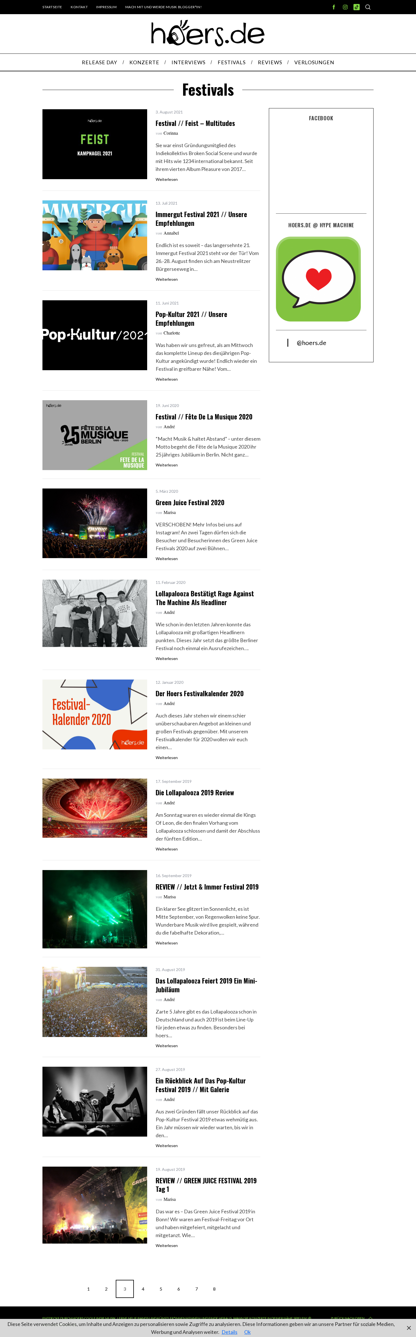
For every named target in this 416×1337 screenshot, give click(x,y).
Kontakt (79, 7)
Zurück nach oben (347, 1318)
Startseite (52, 7)
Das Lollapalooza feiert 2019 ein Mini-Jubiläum (206, 985)
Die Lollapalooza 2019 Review (195, 792)
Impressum (106, 7)
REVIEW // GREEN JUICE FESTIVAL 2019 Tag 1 (206, 1184)
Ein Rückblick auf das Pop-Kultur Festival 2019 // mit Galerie (201, 1084)
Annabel (171, 233)
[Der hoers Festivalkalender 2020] (94, 714)
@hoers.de (311, 342)
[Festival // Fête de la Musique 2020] (94, 435)
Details (229, 1332)
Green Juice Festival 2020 (190, 502)
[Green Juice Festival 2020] (94, 523)
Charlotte (172, 333)
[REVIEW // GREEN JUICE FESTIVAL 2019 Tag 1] (94, 1205)
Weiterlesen (167, 179)
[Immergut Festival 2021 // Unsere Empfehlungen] (94, 235)
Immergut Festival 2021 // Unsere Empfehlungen (201, 218)
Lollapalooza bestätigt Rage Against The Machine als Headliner (205, 597)
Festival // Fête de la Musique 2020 (204, 416)
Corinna (171, 133)
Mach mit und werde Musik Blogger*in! (163, 7)
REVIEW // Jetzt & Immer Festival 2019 (207, 887)
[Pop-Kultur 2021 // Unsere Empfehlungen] (94, 335)
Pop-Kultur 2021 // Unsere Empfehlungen (191, 318)
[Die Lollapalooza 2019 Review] (94, 808)
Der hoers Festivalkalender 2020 (200, 693)
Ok (247, 1332)
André (169, 426)
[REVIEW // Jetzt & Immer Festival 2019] (94, 909)
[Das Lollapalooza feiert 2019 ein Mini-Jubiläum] (94, 1002)
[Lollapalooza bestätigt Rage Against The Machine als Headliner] (94, 613)
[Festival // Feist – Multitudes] (94, 144)
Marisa (170, 512)
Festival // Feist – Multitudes (195, 123)
